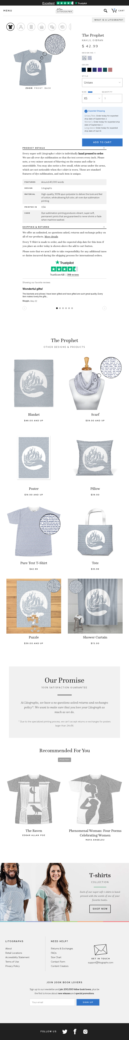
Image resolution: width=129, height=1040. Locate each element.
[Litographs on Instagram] (85, 1031)
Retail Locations (13, 953)
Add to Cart (102, 142)
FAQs (53, 953)
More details (51, 236)
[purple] (99, 69)
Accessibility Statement (17, 957)
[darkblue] (83, 69)
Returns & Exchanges (62, 948)
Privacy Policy (12, 966)
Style (85, 76)
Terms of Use (12, 961)
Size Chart (56, 957)
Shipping (36, 227)
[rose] (110, 69)
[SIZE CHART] (90, 92)
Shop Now (100, 909)
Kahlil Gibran (92, 40)
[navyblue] (94, 69)
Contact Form (58, 961)
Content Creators (59, 966)
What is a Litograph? (108, 20)
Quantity (107, 92)
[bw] (89, 69)
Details (34, 148)
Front (38, 88)
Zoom (29, 88)
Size (84, 92)
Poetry (65, 760)
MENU (7, 10)
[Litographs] (64, 10)
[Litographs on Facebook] (75, 1031)
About (8, 948)
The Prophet (93, 35)
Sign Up (88, 1002)
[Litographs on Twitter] (64, 1031)
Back (48, 88)
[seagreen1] (105, 69)
